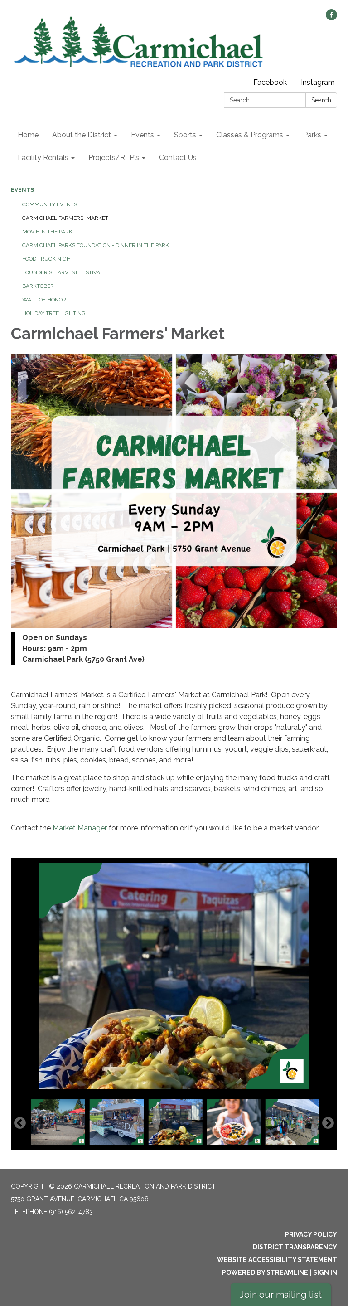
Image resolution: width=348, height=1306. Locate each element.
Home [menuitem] (28, 135)
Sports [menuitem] (185, 135)
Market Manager (80, 828)
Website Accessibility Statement (277, 1259)
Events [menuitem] (142, 135)
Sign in (325, 1272)
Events (22, 190)
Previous (20, 1123)
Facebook (270, 82)
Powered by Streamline (265, 1272)
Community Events (49, 204)
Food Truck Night (48, 259)
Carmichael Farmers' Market (65, 218)
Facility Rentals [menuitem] (43, 157)
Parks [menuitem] (312, 135)
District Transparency (295, 1247)
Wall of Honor (44, 299)
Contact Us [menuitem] (178, 157)
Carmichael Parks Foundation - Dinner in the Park (95, 245)
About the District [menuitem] (81, 135)
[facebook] (331, 18)
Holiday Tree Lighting (54, 313)
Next (328, 1123)
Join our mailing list (281, 1294)
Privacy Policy (311, 1234)
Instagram (318, 82)
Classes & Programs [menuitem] (249, 135)
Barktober (38, 286)
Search (321, 100)
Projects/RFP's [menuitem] (113, 157)
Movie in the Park (47, 231)
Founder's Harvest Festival (62, 272)
